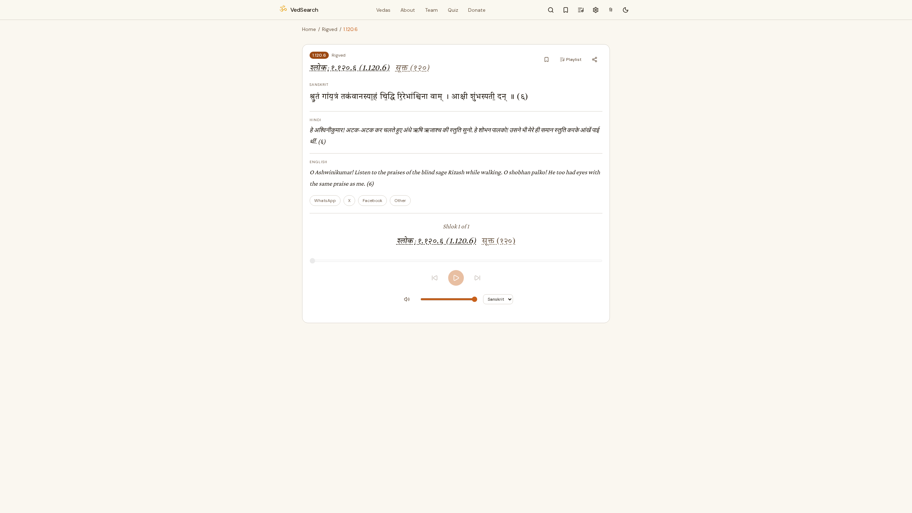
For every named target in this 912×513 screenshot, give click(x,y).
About (407, 10)
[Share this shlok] (594, 59)
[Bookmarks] (566, 10)
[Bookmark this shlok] (546, 59)
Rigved (329, 29)
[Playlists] (581, 10)
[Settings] (596, 10)
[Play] (456, 278)
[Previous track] (434, 278)
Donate (477, 10)
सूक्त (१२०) (412, 68)
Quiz (453, 10)
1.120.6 (319, 55)
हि (610, 10)
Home (309, 29)
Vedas (383, 10)
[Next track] (477, 278)
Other (400, 200)
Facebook (372, 200)
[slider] (456, 261)
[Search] (551, 10)
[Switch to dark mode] (625, 10)
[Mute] (407, 299)
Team (431, 10)
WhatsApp (325, 200)
